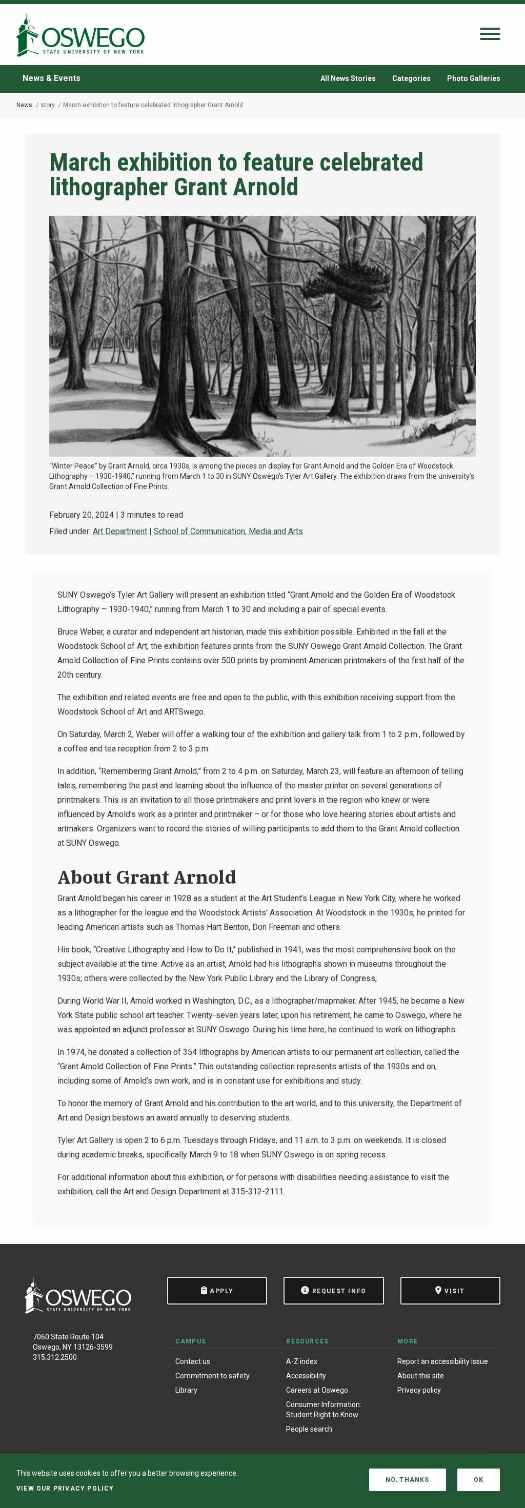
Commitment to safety (212, 1376)
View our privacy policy (65, 1488)
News (24, 105)
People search (309, 1429)
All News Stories (348, 78)
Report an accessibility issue (442, 1361)
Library (186, 1390)
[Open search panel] (490, 34)
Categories (411, 78)
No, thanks (408, 1479)
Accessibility (306, 1376)
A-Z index (301, 1361)
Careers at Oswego (317, 1390)
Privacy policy (419, 1390)
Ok (478, 1479)
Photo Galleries (473, 78)
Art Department (120, 531)
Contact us (192, 1361)
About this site (420, 1376)
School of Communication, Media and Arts (228, 531)
